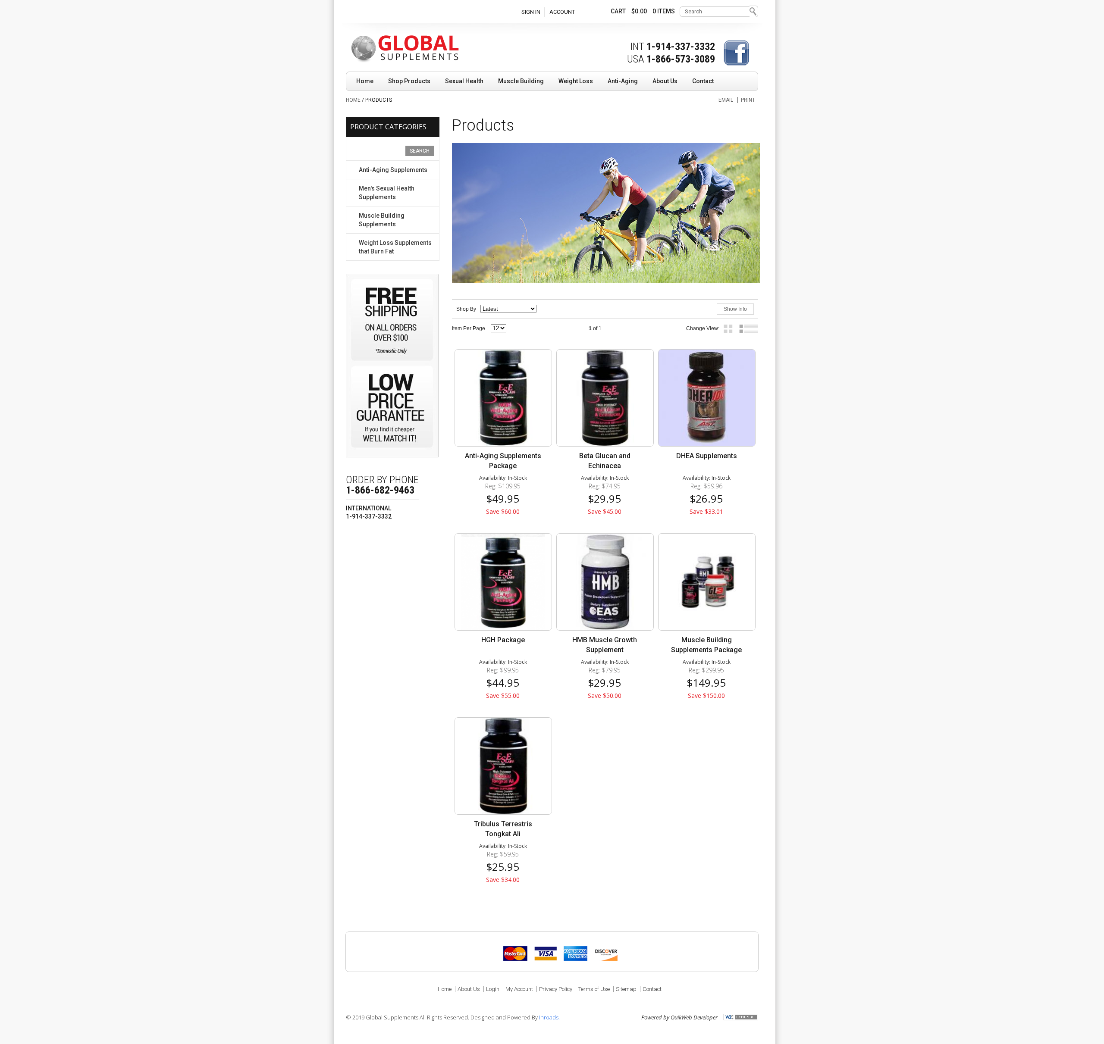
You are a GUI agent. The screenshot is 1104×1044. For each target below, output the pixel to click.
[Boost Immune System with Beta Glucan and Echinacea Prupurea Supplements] (604, 398)
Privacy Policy (555, 989)
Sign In (530, 12)
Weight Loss (575, 81)
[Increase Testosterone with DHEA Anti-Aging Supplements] (706, 398)
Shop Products (409, 81)
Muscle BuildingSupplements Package (706, 645)
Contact (703, 81)
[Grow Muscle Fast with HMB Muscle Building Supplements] (604, 582)
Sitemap (626, 989)
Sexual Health (464, 81)
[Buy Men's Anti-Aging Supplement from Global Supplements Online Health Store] (503, 398)
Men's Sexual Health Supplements (386, 192)
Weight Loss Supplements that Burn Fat (395, 247)
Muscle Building (521, 81)
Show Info (735, 309)
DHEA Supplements (706, 456)
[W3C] (741, 1016)
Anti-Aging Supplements (393, 169)
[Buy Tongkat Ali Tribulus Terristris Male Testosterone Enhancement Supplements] (503, 766)
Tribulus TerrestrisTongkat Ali (503, 829)
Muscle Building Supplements (382, 220)
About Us (664, 81)
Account (562, 12)
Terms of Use (594, 989)
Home (364, 81)
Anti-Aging (623, 81)
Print (748, 100)
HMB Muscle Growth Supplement (604, 645)
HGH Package (503, 640)
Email (725, 100)
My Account (519, 989)
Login (492, 989)
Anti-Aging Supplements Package (503, 461)
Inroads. (549, 1017)
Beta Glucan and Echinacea (604, 461)
